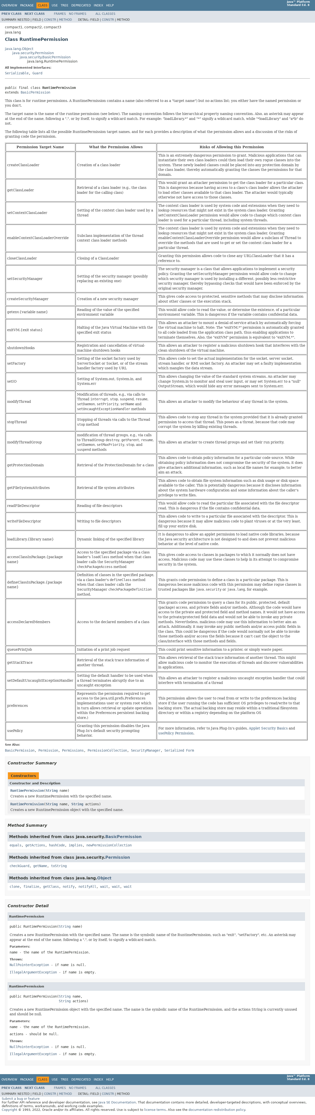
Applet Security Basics (268, 728)
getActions (35, 845)
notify (69, 887)
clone (14, 887)
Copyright (9, 1110)
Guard (37, 73)
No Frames (77, 14)
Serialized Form (179, 750)
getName (40, 866)
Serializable (17, 73)
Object (104, 878)
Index (98, 5)
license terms (155, 1110)
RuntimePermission (27, 790)
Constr (50, 19)
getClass (51, 887)
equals (15, 845)
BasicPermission (35, 92)
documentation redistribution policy (217, 1110)
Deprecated (81, 5)
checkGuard (19, 866)
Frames (60, 14)
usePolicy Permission (175, 733)
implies (75, 845)
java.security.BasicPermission (45, 57)
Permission (117, 857)
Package (27, 5)
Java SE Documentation (117, 1102)
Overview (9, 5)
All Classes (105, 14)
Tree (64, 5)
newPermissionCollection (109, 845)
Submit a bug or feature (21, 1098)
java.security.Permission (33, 53)
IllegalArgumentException (33, 972)
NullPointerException (29, 965)
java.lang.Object (19, 49)
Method (65, 19)
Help (110, 5)
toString (59, 866)
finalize (31, 887)
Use (55, 5)
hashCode (57, 845)
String (52, 790)
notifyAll (87, 887)
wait (104, 887)
